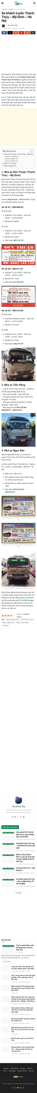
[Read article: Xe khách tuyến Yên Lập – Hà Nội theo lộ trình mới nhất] (8, 847)
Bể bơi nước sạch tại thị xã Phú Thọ (22, 1039)
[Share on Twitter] (10, 32)
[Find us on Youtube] (18, 1088)
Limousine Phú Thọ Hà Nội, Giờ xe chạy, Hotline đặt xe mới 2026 (25, 834)
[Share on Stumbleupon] (15, 32)
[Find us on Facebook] (12, 1088)
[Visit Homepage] (18, 3)
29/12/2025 (15, 993)
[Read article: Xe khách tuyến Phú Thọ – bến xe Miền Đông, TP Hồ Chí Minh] (8, 883)
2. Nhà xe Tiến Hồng (9, 163)
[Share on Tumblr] (32, 32)
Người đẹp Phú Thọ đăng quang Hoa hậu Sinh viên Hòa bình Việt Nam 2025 (22, 988)
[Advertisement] (18, 54)
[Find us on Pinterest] (20, 1088)
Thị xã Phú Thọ (13, 25)
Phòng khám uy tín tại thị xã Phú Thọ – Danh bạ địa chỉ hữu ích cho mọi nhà (22, 1049)
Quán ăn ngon (8, 946)
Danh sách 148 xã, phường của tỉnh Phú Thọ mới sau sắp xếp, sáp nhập (22, 1010)
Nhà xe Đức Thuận (27, 619)
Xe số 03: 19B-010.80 (11, 161)
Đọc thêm (7, 961)
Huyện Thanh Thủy (12, 619)
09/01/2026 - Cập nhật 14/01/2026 (26, 839)
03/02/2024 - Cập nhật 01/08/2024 (26, 873)
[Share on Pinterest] (21, 32)
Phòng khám (14, 1068)
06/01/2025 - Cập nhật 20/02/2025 (21, 1053)
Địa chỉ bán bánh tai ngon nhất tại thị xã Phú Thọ (23, 1020)
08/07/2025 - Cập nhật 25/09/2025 (21, 1014)
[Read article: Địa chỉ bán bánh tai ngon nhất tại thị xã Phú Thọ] (6, 1021)
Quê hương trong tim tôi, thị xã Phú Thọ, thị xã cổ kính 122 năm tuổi (22, 1029)
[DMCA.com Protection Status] (18, 1076)
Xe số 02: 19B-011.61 (11, 159)
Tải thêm (18, 893)
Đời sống (22, 1068)
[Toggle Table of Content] (30, 151)
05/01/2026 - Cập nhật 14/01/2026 (21, 982)
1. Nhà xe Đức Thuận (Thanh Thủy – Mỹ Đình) (18, 154)
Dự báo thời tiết (22, 1071)
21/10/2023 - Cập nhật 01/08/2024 (26, 886)
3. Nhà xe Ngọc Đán (9, 166)
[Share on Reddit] (27, 32)
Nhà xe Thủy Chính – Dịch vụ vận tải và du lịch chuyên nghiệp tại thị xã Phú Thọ (25, 857)
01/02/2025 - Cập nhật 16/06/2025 (21, 1043)
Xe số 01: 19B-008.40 (11, 156)
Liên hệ (31, 1071)
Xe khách (6, 625)
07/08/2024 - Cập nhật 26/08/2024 (26, 864)
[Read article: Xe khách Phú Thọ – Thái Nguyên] (8, 871)
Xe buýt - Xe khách (20, 9)
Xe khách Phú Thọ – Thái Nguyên (25, 869)
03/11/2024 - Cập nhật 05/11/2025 (26, 850)
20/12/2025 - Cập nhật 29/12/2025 (21, 1003)
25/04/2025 (15, 1034)
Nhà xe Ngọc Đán (8, 622)
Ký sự (5, 1071)
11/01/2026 (20, 952)
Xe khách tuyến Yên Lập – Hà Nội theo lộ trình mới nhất (25, 845)
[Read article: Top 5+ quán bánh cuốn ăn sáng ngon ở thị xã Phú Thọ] (8, 949)
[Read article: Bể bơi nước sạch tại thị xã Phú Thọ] (6, 1040)
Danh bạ (11, 9)
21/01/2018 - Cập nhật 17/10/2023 (14, 28)
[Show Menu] (2, 3)
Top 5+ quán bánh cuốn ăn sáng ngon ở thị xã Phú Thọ (25, 947)
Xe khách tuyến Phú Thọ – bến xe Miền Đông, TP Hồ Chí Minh (25, 881)
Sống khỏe (12, 1071)
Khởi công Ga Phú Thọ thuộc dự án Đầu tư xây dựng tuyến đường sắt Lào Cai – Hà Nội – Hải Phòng (23, 999)
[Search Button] (34, 3)
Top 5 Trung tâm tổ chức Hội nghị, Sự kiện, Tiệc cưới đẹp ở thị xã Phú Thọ (23, 977)
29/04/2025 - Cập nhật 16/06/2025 (21, 1023)
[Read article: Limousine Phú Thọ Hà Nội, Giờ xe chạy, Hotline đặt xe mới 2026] (8, 836)
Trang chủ (4, 9)
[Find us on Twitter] (15, 1088)
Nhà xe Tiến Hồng (22, 622)
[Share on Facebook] (4, 32)
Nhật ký (29, 1068)
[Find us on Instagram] (23, 1088)
